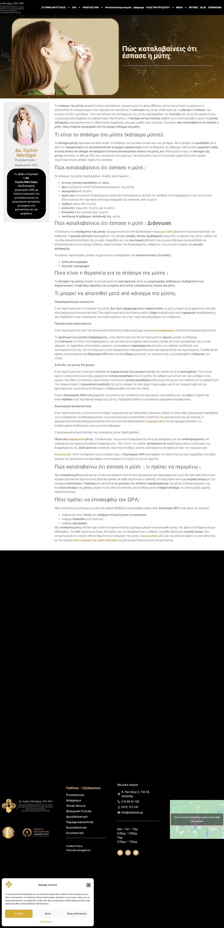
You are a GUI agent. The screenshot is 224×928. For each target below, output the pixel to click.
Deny (48, 913)
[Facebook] (120, 852)
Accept (19, 913)
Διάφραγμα (138, 7)
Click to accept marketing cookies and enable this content (197, 819)
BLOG (203, 7)
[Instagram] (128, 852)
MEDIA (179, 7)
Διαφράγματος (76, 439)
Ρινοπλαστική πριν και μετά (118, 7)
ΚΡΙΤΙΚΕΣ (193, 7)
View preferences (76, 913)
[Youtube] (136, 852)
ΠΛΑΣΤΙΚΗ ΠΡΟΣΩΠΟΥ (158, 7)
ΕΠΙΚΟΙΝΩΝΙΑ (215, 7)
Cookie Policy (46, 922)
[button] (88, 885)
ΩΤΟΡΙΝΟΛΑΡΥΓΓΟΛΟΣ (54, 7)
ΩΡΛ (74, 7)
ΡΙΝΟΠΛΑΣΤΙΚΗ (91, 7)
